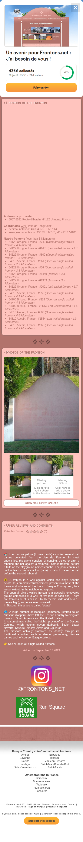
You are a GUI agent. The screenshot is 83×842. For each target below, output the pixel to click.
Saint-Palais (55, 767)
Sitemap (46, 804)
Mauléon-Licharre (54, 761)
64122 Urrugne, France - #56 (26, 267)
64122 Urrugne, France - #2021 (28, 286)
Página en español (57, 807)
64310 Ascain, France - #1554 (27, 318)
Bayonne (25, 757)
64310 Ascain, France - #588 (26, 312)
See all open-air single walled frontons (31, 643)
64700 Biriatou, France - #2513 (28, 305)
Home (37, 804)
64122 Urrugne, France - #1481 (28, 248)
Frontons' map (59, 804)
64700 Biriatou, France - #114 (27, 299)
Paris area (41, 791)
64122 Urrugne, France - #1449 (28, 273)
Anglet (25, 754)
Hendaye (25, 764)
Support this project (41, 820)
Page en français (37, 807)
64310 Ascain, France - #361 (26, 261)
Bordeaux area (41, 781)
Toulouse (41, 784)
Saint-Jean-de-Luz (25, 767)
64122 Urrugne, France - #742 (27, 241)
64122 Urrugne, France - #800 (27, 254)
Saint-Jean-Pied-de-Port (55, 764)
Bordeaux (41, 778)
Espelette (54, 754)
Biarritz (25, 761)
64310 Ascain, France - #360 (26, 325)
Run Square (52, 707)
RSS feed (21, 807)
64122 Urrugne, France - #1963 (28, 280)
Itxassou (55, 757)
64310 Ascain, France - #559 (26, 293)
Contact (72, 804)
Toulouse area (41, 787)
